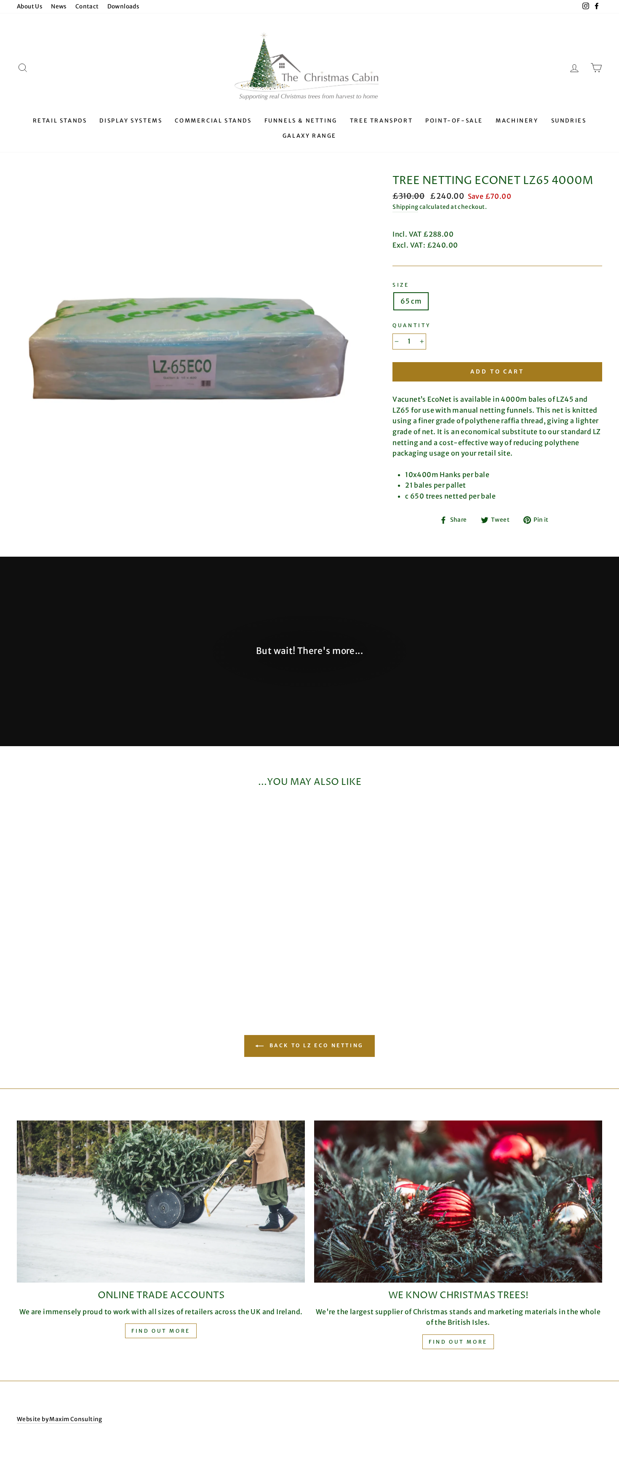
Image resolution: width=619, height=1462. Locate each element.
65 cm (411, 301)
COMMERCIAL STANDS (213, 120)
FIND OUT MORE (458, 1342)
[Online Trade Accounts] (161, 1202)
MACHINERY (517, 120)
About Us (30, 6)
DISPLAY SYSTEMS (130, 120)
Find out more (160, 1331)
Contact (87, 6)
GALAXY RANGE (309, 135)
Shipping (405, 207)
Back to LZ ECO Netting (315, 1046)
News (59, 6)
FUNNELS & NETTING (300, 120)
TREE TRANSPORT (381, 120)
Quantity (411, 325)
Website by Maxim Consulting (59, 1419)
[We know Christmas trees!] (458, 1202)
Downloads (123, 6)
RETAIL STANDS (60, 120)
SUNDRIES (569, 120)
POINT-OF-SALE (454, 120)
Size (400, 285)
